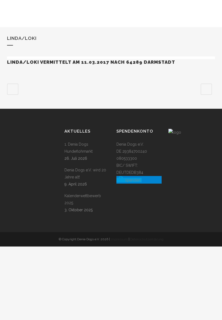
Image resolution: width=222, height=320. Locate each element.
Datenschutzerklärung (147, 239)
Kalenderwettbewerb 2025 (82, 199)
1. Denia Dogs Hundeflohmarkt (78, 147)
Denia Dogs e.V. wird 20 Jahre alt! (85, 173)
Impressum (119, 239)
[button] (129, 180)
